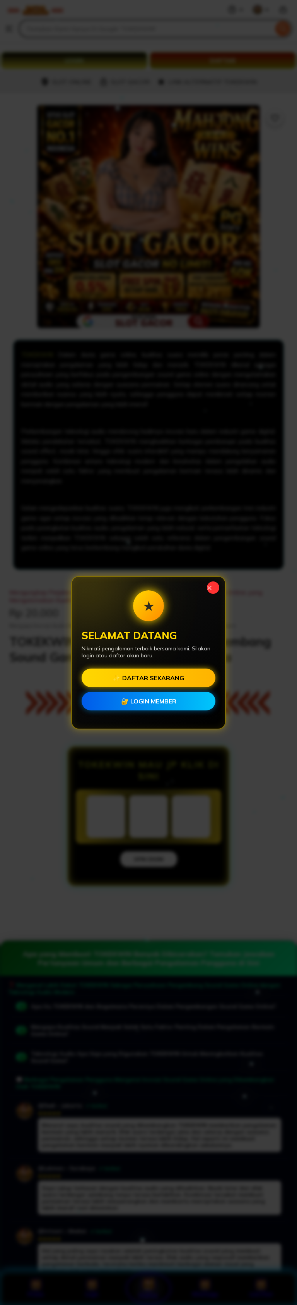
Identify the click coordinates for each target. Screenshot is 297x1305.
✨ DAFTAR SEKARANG (148, 678)
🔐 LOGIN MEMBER (148, 701)
